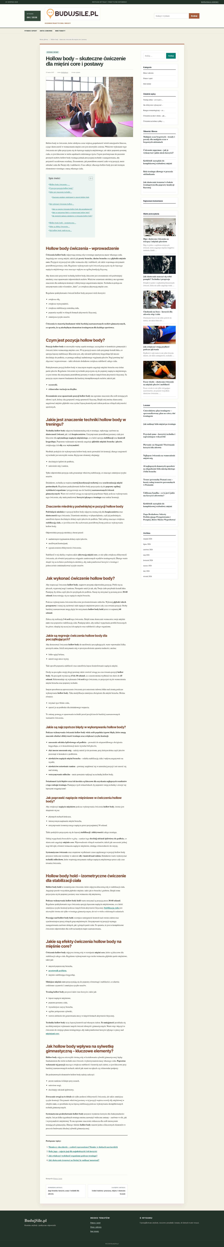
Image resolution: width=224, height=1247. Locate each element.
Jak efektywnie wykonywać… (153, 105)
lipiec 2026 (147, 544)
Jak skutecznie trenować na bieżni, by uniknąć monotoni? (74, 1160)
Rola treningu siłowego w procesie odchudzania (158, 173)
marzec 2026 (147, 566)
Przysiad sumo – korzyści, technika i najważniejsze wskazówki (159, 435)
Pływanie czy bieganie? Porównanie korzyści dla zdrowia (159, 446)
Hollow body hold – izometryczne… (62, 223)
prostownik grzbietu (57, 970)
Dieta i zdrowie (46, 31)
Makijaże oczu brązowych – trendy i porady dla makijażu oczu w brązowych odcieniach (159, 139)
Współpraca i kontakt (210, 2)
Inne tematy (60, 31)
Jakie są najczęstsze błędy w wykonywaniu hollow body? (71, 212)
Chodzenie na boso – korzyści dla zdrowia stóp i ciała (157, 313)
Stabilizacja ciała (111, 907)
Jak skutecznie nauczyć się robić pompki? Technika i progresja (157, 278)
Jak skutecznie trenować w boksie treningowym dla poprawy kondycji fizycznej (158, 185)
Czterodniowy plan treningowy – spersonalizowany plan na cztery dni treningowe (159, 413)
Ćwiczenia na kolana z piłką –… (154, 121)
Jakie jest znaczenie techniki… (60, 192)
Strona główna (44, 39)
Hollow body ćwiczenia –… (59, 184)
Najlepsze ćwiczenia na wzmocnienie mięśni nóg (159, 457)
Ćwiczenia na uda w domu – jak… (154, 116)
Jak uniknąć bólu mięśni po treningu (159, 424)
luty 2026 (146, 571)
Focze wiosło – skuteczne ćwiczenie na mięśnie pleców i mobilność (158, 383)
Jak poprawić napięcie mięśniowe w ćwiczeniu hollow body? (72, 216)
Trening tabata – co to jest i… (153, 100)
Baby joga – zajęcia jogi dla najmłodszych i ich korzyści (73, 1151)
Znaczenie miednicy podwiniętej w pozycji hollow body (70, 197)
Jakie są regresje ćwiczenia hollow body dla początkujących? (72, 209)
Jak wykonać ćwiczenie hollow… (61, 204)
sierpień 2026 (147, 539)
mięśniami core (52, 1033)
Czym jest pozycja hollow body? (61, 188)
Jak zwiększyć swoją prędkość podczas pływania (156, 348)
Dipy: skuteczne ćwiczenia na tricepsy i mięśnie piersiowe (156, 240)
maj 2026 (146, 555)
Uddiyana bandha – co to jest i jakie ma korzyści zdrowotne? (159, 494)
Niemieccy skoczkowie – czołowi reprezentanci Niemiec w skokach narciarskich (83, 1146)
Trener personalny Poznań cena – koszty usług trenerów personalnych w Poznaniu (159, 482)
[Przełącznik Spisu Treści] (89, 178)
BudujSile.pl (64, 72)
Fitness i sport (30, 31)
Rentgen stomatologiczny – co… (154, 110)
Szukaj (194, 16)
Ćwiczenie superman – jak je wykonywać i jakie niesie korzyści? (158, 151)
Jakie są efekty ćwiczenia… (59, 226)
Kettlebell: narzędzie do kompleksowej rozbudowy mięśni (157, 162)
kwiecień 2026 (148, 560)
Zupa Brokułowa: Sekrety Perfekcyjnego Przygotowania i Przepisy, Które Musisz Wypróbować (159, 517)
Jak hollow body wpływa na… (60, 230)
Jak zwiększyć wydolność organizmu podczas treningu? (73, 1155)
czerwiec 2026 (148, 549)
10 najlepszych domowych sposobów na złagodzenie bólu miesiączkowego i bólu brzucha (159, 469)
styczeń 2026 (147, 576)
